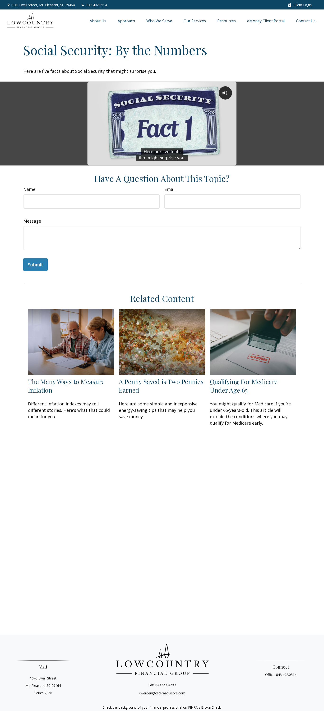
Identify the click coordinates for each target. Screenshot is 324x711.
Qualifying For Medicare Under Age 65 (244, 385)
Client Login (303, 5)
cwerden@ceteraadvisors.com (162, 693)
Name (29, 189)
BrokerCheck (211, 707)
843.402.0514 (97, 5)
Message (32, 221)
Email (170, 189)
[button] (98, 21)
